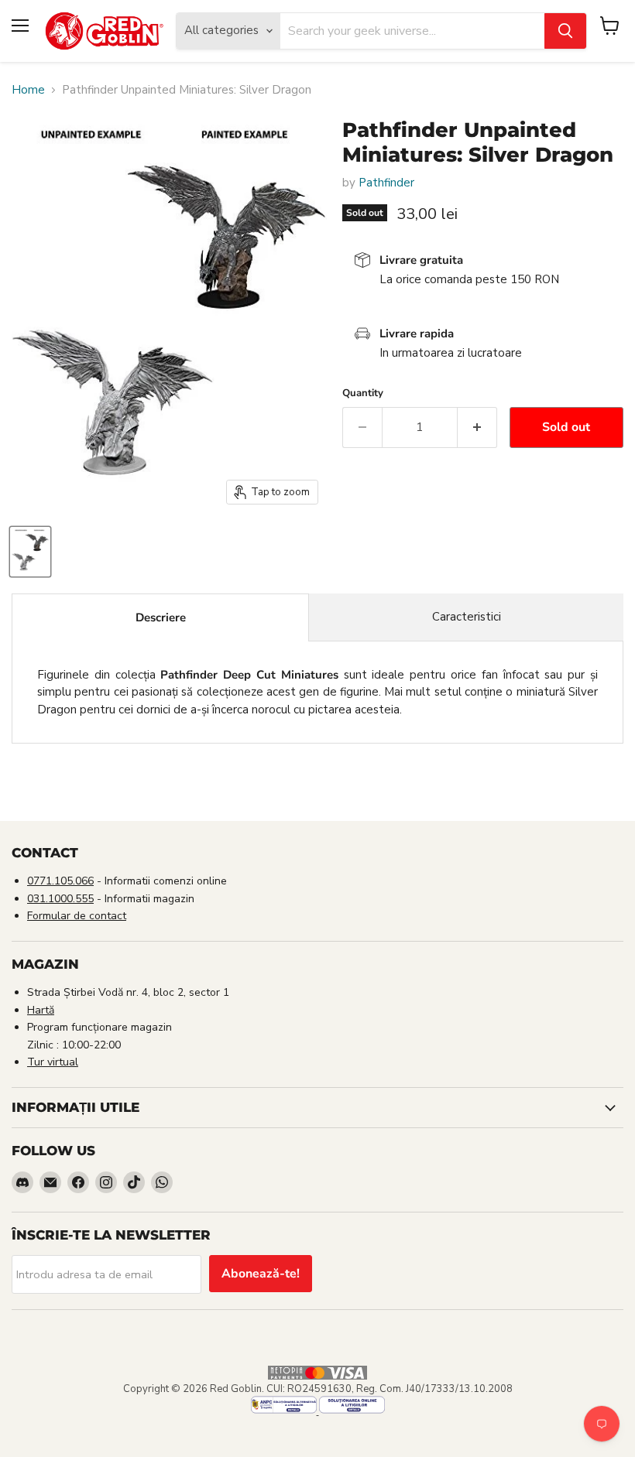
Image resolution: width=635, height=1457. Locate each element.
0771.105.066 (60, 881)
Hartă (40, 1010)
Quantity (362, 393)
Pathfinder (386, 182)
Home (28, 90)
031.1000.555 (60, 898)
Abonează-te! (260, 1273)
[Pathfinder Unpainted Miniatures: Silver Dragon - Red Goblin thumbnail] (30, 551)
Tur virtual (52, 1062)
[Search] (565, 31)
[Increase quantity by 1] (477, 427)
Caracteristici (466, 616)
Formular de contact (76, 915)
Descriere (161, 617)
